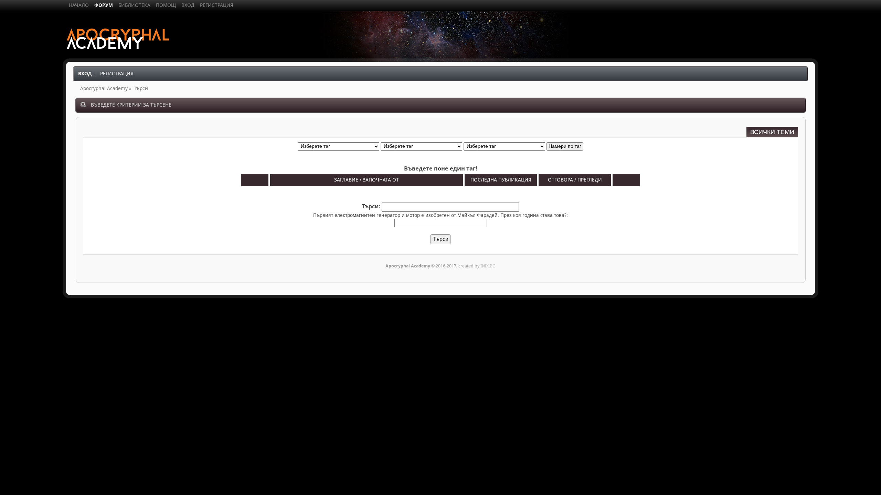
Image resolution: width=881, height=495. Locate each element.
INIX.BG (488, 266)
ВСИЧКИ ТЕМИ (772, 132)
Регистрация (117, 73)
